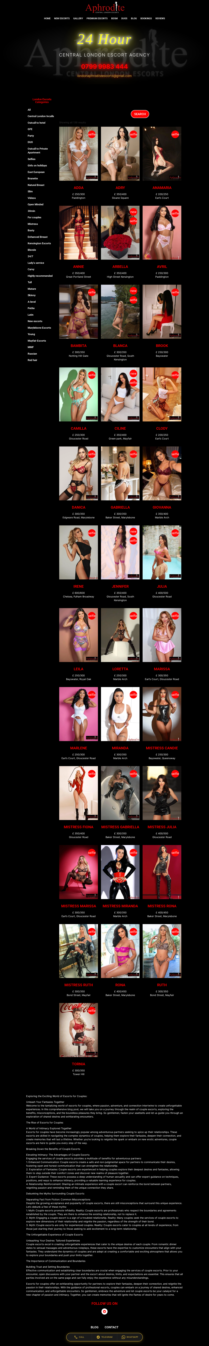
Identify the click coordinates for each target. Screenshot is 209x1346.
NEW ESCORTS (62, 18)
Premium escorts (97, 18)
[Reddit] (104, 1311)
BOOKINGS (146, 18)
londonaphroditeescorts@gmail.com (104, 76)
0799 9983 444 (104, 66)
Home (47, 18)
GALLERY (78, 18)
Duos (124, 18)
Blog (134, 18)
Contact (111, 1327)
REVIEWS (160, 18)
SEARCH (140, 114)
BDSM (114, 18)
